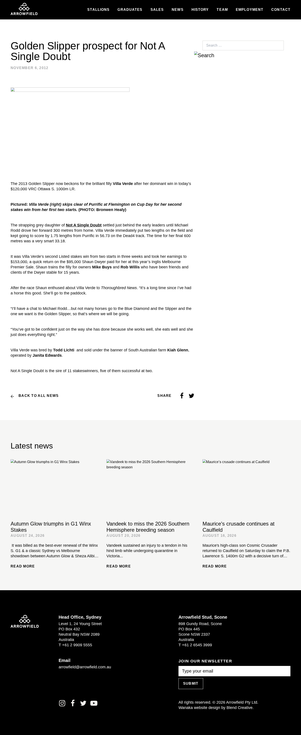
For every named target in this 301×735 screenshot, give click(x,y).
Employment (249, 9)
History (200, 9)
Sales (157, 9)
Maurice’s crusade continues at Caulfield (239, 527)
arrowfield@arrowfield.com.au (85, 667)
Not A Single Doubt (84, 225)
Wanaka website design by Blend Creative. (216, 707)
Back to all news (39, 396)
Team (222, 9)
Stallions (98, 9)
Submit (191, 683)
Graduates (129, 9)
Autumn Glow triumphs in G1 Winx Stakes (51, 527)
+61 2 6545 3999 (197, 645)
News (177, 9)
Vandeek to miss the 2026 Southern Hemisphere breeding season (147, 527)
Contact (280, 9)
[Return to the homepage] (24, 9)
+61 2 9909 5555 (77, 645)
